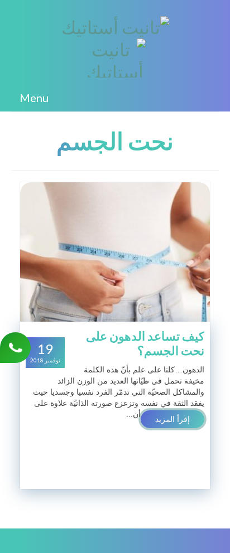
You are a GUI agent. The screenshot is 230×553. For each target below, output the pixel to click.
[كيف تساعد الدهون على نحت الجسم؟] (115, 251)
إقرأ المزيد (172, 419)
